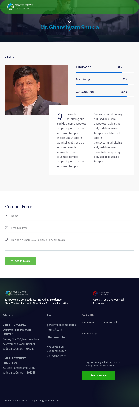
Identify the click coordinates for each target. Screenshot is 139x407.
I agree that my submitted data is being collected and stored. (103, 364)
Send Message (99, 375)
